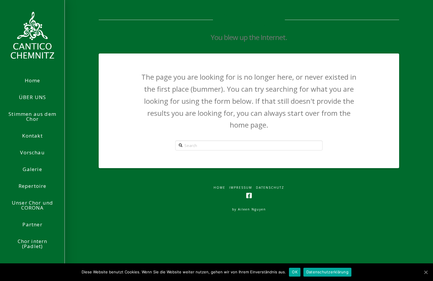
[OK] (426, 272)
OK (295, 272)
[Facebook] (249, 196)
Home (219, 188)
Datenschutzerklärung (327, 272)
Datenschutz (270, 188)
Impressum (240, 188)
